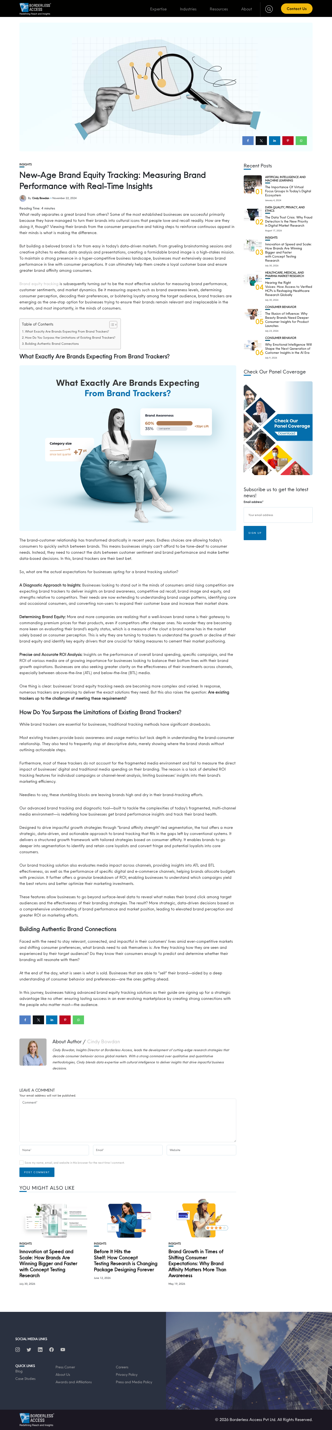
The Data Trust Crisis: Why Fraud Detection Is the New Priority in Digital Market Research (288, 221)
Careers (122, 1367)
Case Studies (25, 1378)
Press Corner (65, 1367)
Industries (188, 9)
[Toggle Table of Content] (111, 324)
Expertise (158, 9)
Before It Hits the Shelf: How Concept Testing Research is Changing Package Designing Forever (125, 1260)
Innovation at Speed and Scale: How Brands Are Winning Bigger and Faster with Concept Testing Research (48, 1263)
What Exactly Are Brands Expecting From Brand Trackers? (67, 331)
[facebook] (248, 140)
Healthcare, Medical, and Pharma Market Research (284, 274)
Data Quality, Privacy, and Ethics (285, 209)
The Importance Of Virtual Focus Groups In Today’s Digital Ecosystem (288, 191)
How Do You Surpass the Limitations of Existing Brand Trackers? (70, 337)
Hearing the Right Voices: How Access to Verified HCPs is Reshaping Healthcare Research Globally (288, 288)
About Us (63, 1374)
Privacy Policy (127, 1374)
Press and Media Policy (134, 1382)
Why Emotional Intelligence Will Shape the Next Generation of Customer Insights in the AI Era (288, 348)
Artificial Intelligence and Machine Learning (285, 178)
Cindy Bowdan (40, 198)
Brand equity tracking (38, 283)
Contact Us (297, 8)
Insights (25, 164)
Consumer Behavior (280, 307)
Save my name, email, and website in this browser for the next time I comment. (75, 1162)
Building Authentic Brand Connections (52, 344)
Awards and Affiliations (74, 1382)
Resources (219, 9)
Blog (19, 1371)
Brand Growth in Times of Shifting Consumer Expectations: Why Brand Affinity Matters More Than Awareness (197, 1263)
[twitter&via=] (261, 140)
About (246, 9)
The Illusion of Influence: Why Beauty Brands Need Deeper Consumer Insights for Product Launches (287, 319)
